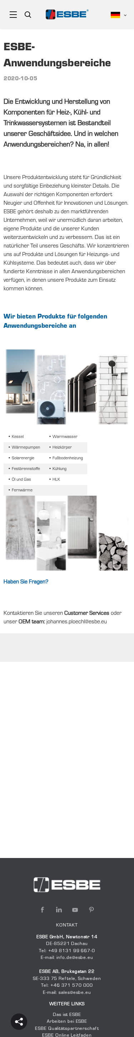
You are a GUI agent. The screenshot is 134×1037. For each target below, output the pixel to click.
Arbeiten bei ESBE (67, 1022)
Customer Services (86, 613)
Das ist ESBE (67, 1015)
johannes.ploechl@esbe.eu (76, 621)
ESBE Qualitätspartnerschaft (67, 1029)
